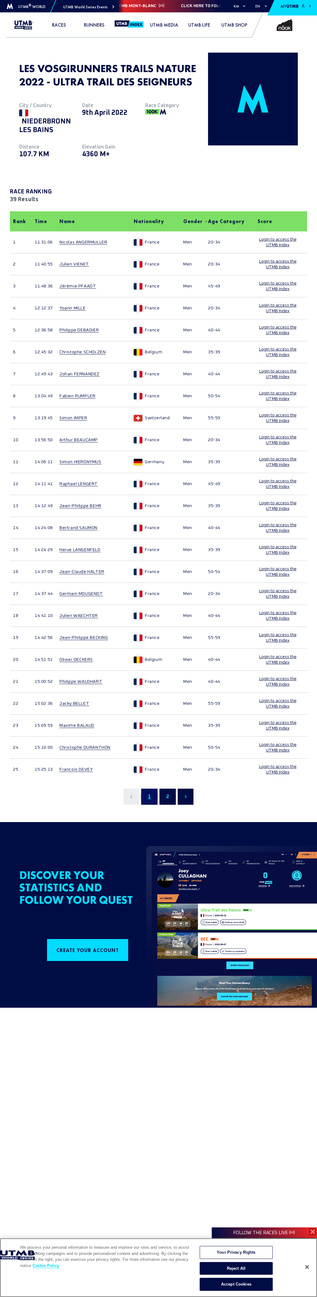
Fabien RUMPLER (77, 396)
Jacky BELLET (74, 703)
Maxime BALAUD (76, 725)
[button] (88, 7)
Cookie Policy (46, 1265)
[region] (158, 1267)
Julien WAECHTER (78, 616)
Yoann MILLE (72, 308)
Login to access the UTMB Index (278, 242)
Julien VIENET (74, 264)
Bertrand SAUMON (78, 528)
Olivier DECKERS (76, 659)
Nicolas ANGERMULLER (83, 242)
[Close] (307, 1267)
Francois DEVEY (76, 769)
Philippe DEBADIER (79, 330)
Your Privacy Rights (236, 1252)
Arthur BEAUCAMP (78, 440)
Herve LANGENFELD (80, 550)
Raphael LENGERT (78, 484)
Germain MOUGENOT (81, 594)
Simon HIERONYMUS (80, 462)
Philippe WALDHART (80, 681)
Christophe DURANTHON (85, 747)
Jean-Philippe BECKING (83, 638)
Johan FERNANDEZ (79, 374)
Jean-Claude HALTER (81, 572)
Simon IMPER (73, 418)
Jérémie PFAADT (77, 286)
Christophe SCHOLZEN (82, 352)
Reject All (236, 1268)
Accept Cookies (236, 1284)
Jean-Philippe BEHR (80, 506)
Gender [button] (192, 221)
